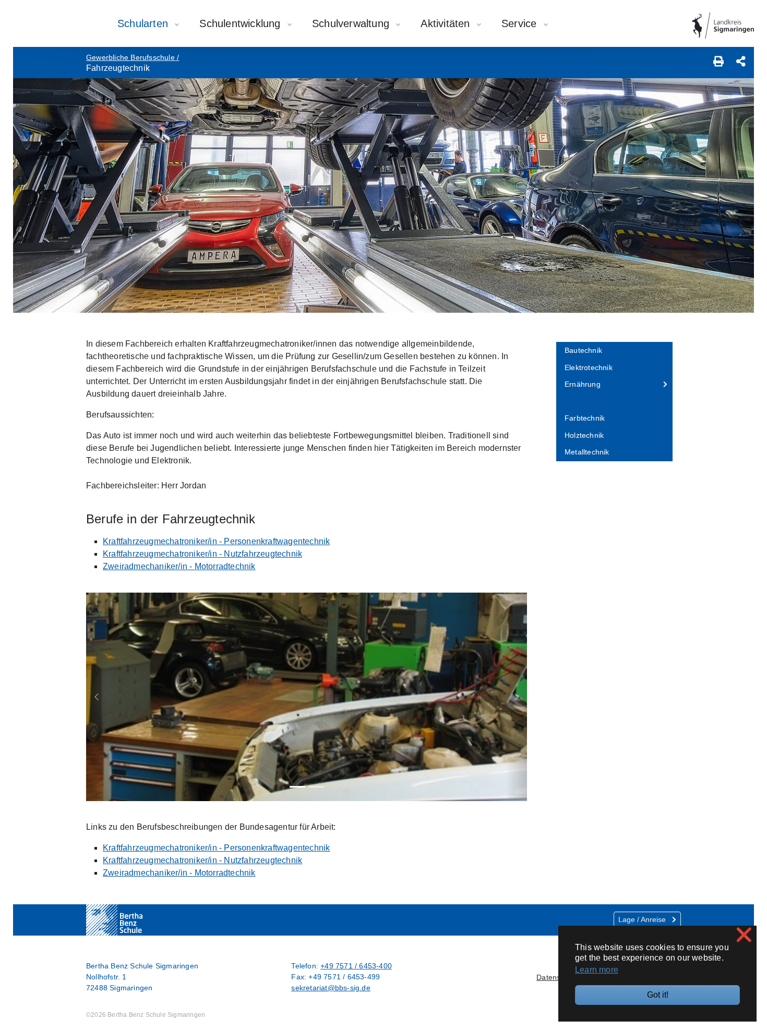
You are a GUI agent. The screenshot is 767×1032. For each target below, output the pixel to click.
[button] (96, 697)
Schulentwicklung (241, 23)
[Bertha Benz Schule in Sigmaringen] (135, 920)
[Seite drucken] (718, 62)
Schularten (144, 23)
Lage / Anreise (643, 919)
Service (520, 23)
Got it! (657, 994)
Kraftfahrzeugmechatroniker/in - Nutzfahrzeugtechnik (202, 553)
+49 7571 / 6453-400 (356, 966)
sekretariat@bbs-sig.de (330, 988)
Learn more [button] (596, 969)
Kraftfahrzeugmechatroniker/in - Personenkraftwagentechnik (216, 541)
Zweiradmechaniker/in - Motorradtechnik (179, 566)
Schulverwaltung (352, 23)
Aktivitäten (447, 23)
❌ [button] (744, 935)
